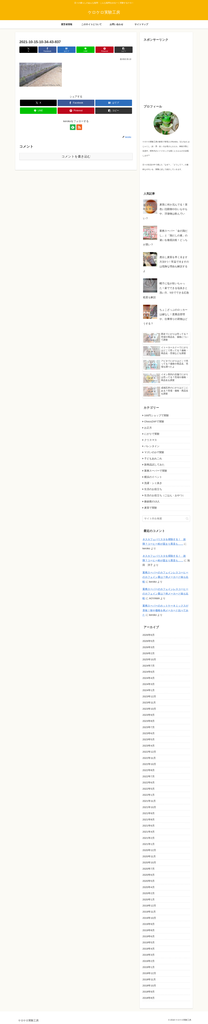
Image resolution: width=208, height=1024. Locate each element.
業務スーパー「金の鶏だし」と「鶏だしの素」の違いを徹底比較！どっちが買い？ (165, 237)
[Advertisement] (166, 73)
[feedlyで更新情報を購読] (73, 127)
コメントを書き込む (76, 156)
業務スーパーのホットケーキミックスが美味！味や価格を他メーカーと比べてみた (165, 610)
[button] (123, 50)
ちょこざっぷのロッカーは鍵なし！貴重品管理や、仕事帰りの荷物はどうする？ (165, 316)
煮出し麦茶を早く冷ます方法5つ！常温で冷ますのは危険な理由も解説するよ (166, 264)
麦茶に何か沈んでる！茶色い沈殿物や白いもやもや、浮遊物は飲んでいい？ (165, 211)
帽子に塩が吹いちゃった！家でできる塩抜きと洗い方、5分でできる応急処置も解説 (166, 290)
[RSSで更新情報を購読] (79, 127)
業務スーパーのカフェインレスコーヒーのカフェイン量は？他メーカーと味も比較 (165, 577)
